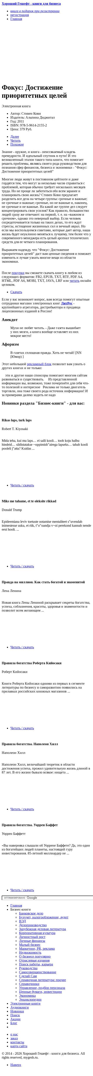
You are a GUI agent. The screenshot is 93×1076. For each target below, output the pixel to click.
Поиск (15, 1015)
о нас (14, 1034)
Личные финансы (32, 941)
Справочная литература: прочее (42, 980)
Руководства (28, 968)
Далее (14, 136)
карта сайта (18, 1046)
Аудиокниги (19, 1007)
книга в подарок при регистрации (34, 11)
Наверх (15, 1065)
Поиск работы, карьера (36, 964)
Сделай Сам (28, 976)
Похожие (17, 144)
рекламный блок (39, 364)
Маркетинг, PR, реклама (37, 948)
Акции (15, 1019)
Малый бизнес (29, 945)
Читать (15, 140)
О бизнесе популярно (35, 956)
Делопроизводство (33, 925)
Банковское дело (31, 913)
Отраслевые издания (34, 960)
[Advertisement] (33, 51)
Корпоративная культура (37, 933)
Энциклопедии (30, 999)
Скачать (16, 292)
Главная (16, 905)
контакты (17, 1042)
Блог (13, 1023)
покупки (18, 273)
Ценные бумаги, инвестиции (40, 992)
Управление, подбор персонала (42, 988)
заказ (14, 1038)
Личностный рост (32, 937)
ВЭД (22, 921)
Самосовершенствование (37, 972)
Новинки (17, 1011)
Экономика (27, 995)
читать (74, 280)
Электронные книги (25, 1003)
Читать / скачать (22, 485)
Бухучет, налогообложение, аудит (43, 917)
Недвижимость (30, 952)
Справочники (29, 984)
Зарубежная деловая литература (42, 929)
